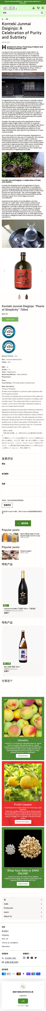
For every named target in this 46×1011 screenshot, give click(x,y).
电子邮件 (5, 474)
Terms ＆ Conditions (10, 942)
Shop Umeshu (23, 756)
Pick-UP (5, 939)
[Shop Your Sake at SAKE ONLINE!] (23, 848)
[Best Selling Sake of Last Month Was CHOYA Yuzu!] (10, 537)
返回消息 (24, 523)
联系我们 (5, 931)
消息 (6, 19)
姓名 (3, 464)
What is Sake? (25, 551)
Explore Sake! (23, 884)
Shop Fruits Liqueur (23, 822)
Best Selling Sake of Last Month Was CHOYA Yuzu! (30, 535)
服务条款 (38, 511)
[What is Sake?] (10, 555)
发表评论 (7, 505)
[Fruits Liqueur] (23, 782)
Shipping (5, 935)
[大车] (38, 8)
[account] (33, 8)
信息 (3, 484)
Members (6, 946)
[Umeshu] (23, 718)
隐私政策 (31, 511)
